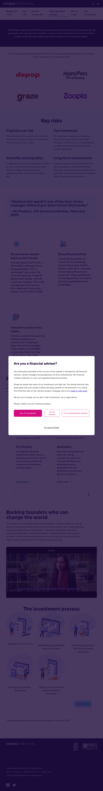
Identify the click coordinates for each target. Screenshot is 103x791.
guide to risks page (79, 391)
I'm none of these (51, 427)
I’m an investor (52, 413)
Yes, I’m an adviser (28, 413)
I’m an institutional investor (75, 413)
